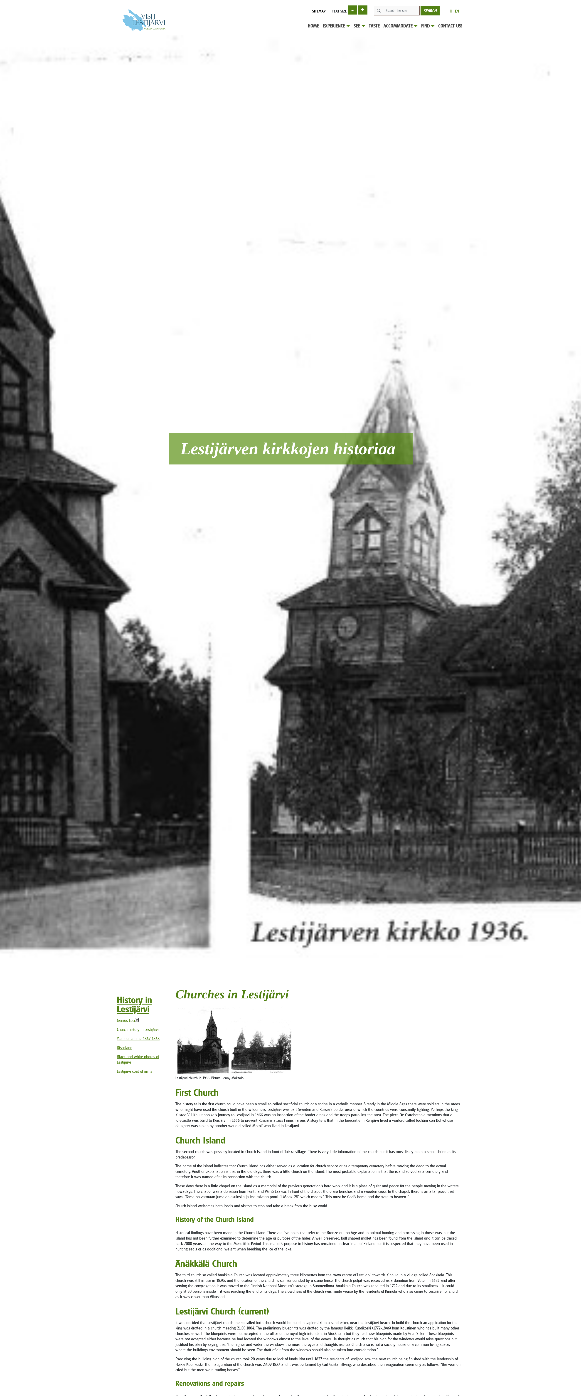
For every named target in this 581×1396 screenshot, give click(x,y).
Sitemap (318, 11)
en (457, 11)
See (357, 25)
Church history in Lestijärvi (138, 1029)
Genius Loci (126, 1020)
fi (451, 11)
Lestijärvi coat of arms (134, 1071)
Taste (374, 25)
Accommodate (398, 25)
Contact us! (450, 25)
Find (425, 25)
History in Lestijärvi (134, 1004)
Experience (334, 25)
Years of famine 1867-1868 (138, 1038)
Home (313, 25)
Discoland (124, 1047)
